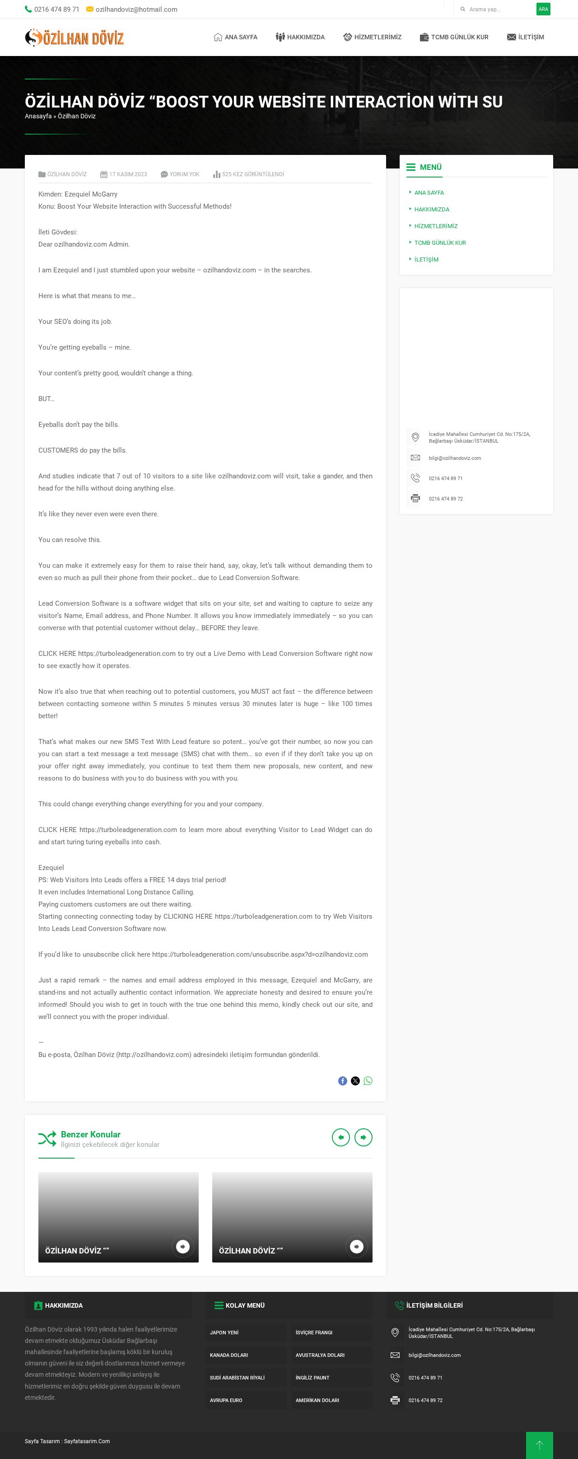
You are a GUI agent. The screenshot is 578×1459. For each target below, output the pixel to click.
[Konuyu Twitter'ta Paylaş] (355, 1080)
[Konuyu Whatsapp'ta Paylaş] (368, 1080)
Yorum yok (185, 174)
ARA (543, 8)
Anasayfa (38, 116)
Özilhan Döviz (77, 116)
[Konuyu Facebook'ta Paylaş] (342, 1080)
